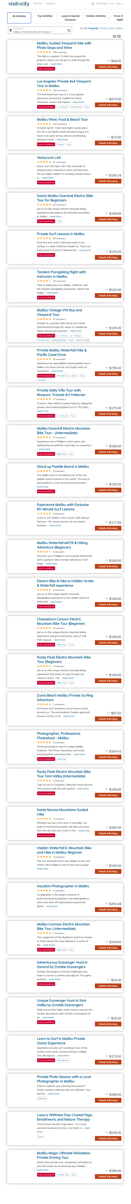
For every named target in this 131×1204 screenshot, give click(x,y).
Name (119, 28)
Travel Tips (101, 3)
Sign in (119, 3)
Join (112, 3)
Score (104, 28)
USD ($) (38, 3)
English (50, 3)
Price (111, 28)
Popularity (93, 28)
